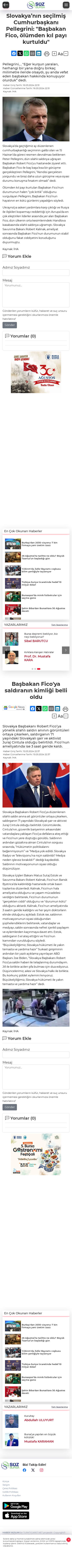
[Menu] (66, 5)
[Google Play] (36, 1506)
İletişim (6, 1485)
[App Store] (36, 1515)
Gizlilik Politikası (10, 1492)
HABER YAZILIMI (11, 1532)
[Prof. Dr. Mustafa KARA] (11, 657)
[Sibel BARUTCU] (11, 639)
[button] (6, 650)
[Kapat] (69, 1539)
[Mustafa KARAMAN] (11, 1439)
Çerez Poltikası (10, 1488)
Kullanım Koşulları (12, 1495)
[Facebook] (24, 1470)
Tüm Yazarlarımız (59, 625)
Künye (6, 1481)
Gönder (10, 325)
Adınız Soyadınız (16, 267)
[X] (33, 1470)
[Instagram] (41, 1470)
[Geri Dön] (6, 5)
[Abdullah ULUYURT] (11, 1421)
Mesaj (7, 280)
